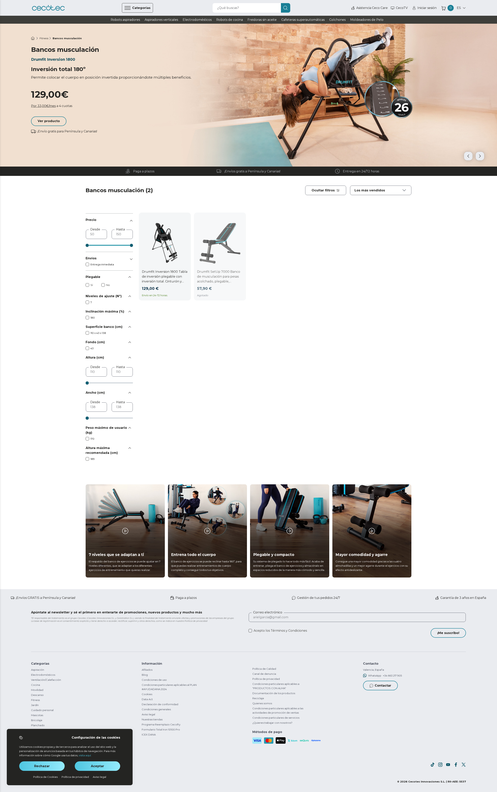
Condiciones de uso (154, 679)
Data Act (147, 699)
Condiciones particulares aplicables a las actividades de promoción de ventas (277, 710)
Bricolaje (36, 720)
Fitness (35, 700)
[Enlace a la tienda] (48, 8)
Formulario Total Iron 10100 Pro (161, 729)
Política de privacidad (266, 678)
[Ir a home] (33, 38)
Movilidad (37, 689)
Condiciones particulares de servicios (275, 717)
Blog (145, 674)
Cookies (147, 694)
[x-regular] (463, 764)
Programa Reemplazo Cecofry (161, 724)
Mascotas (37, 715)
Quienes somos (262, 703)
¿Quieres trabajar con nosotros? (272, 722)
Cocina (35, 684)
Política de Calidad (264, 668)
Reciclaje (258, 698)
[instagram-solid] (440, 764)
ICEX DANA (149, 734)
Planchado (38, 725)
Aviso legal (148, 714)
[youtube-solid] (448, 764)
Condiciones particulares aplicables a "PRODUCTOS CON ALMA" (275, 686)
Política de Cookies (45, 776)
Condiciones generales (156, 709)
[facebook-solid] (456, 764)
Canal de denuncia (264, 673)
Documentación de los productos (273, 693)
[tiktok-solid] (432, 764)
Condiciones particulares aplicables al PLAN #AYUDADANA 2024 (169, 687)
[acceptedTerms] (250, 630)
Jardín (35, 705)
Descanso (37, 694)
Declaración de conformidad (160, 704)
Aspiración (37, 669)
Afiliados (147, 669)
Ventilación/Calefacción (46, 679)
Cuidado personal (42, 710)
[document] (380, 190)
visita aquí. (85, 755)
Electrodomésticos (43, 674)
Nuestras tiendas (152, 719)
